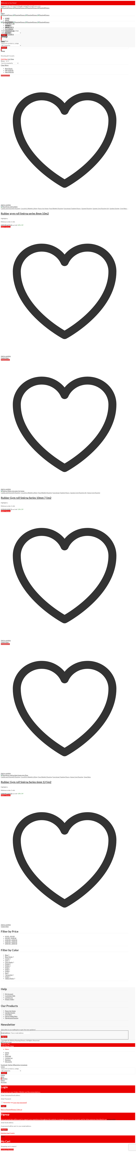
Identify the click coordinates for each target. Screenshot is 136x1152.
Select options (6, 227)
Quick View (5, 358)
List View (11, 59)
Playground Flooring (11, 1018)
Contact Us (9, 997)
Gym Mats (123, 208)
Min (9, 70)
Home (3, 41)
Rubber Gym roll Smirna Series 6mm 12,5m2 (26, 782)
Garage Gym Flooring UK (100, 208)
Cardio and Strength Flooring (10, 208)
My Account (9, 994)
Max (9, 72)
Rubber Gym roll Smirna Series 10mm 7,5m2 (26, 497)
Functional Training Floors (72, 208)
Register (4, 1129)
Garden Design (114, 208)
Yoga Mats (87, 777)
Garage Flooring (86, 208)
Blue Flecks (9, 68)
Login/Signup (5, 1046)
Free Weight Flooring (56, 208)
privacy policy (111, 1119)
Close (12, 1046)
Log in (3, 1106)
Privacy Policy (9, 999)
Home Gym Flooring (93, 493)
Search (4, 47)
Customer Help (10, 996)
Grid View (4, 59)
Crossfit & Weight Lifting (29, 208)
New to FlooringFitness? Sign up (11, 1109)
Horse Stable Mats (11, 1016)
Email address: (6, 1033)
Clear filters (5, 65)
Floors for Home (43, 208)
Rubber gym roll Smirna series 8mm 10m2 (25, 213)
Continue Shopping (7, 1150)
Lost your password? (20, 1102)
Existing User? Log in (8, 1133)
